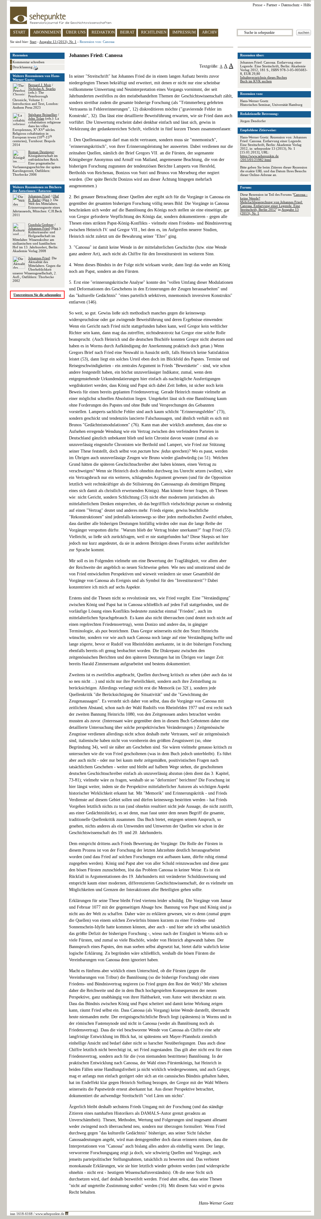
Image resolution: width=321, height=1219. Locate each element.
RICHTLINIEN (153, 32)
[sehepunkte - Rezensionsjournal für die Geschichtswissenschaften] (160, 15)
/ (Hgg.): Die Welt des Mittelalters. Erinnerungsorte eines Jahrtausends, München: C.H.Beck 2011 (37, 205)
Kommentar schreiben (29, 62)
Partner (271, 5)
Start (33, 42)
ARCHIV (209, 32)
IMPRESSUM (184, 32)
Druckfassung (23, 67)
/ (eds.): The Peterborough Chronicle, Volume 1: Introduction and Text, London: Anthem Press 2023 (36, 96)
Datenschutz (290, 5)
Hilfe (307, 5)
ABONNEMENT (47, 32)
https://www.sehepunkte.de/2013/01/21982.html (259, 158)
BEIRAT (127, 32)
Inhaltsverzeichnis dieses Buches (263, 77)
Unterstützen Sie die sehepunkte (37, 295)
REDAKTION (103, 32)
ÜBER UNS (76, 32)
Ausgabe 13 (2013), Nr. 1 (57, 42)
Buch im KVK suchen (256, 81)
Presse (257, 5)
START (19, 32)
